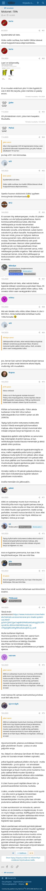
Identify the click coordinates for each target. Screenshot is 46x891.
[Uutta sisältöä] (37, 3)
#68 (43, 307)
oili (4, 15)
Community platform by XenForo (22, 889)
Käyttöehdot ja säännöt (22, 882)
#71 (43, 497)
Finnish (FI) (11, 878)
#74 (43, 607)
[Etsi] (43, 3)
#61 (43, 30)
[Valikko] (4, 2)
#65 (43, 171)
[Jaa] (39, 30)
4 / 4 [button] (31, 853)
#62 (43, 58)
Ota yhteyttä (7, 882)
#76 (43, 713)
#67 (43, 279)
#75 (43, 665)
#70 (43, 382)
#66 (43, 212)
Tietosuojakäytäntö (9, 884)
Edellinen (22, 853)
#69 (43, 332)
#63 (43, 112)
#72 (43, 533)
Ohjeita (21, 884)
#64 (43, 137)
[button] (2, 878)
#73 (43, 571)
